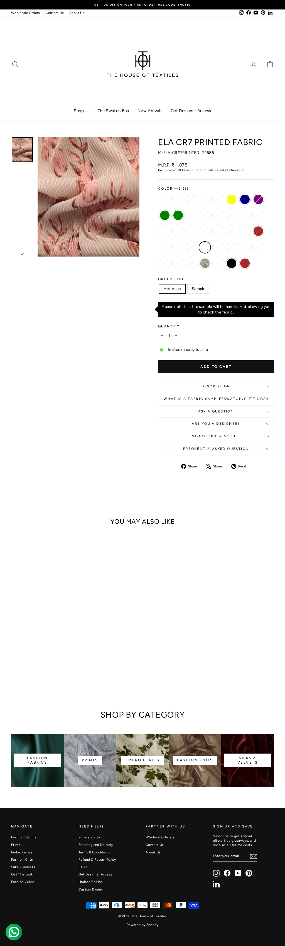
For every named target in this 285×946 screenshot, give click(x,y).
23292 (244, 215)
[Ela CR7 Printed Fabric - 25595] (30, 642)
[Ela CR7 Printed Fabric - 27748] (30, 648)
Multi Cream (218, 263)
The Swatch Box (113, 110)
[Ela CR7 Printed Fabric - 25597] (23, 648)
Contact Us (55, 13)
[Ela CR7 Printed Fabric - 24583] (38, 642)
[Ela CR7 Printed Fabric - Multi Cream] (49, 655)
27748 (191, 247)
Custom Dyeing (91, 889)
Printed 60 (204, 199)
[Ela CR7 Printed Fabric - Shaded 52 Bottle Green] (15, 635)
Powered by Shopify (142, 925)
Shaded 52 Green (178, 215)
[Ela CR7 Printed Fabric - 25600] (68, 648)
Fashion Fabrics (23, 837)
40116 (191, 199)
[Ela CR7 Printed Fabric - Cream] (41, 655)
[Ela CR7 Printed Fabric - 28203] (23, 642)
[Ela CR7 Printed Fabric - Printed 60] (38, 629)
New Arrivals (149, 110)
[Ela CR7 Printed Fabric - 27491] (23, 629)
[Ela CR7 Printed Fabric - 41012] (60, 642)
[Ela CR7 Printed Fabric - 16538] (15, 629)
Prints (16, 845)
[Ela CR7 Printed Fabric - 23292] (60, 635)
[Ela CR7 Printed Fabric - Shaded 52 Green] (23, 635)
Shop (79, 110)
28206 (164, 231)
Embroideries (21, 852)
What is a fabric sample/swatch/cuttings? (216, 399)
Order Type (171, 279)
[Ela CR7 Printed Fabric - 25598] (45, 642)
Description (216, 386)
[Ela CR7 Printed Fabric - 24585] (38, 648)
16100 (164, 263)
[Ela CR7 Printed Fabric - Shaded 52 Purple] (68, 629)
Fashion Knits (22, 859)
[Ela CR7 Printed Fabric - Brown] (64, 655)
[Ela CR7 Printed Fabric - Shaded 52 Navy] (60, 629)
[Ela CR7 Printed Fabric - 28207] (53, 642)
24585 (204, 247)
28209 (244, 247)
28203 (178, 231)
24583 (204, 231)
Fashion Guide (23, 882)
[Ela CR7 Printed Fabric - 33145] (34, 655)
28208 (231, 247)
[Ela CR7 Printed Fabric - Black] (56, 655)
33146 (178, 263)
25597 (178, 247)
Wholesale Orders (25, 13)
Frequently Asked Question (216, 449)
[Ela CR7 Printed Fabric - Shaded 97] (38, 635)
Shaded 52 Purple (258, 199)
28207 (231, 231)
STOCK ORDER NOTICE (216, 436)
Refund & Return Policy (97, 859)
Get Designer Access (191, 110)
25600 (258, 247)
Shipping (199, 170)
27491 (178, 199)
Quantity (169, 326)
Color (173, 188)
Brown (244, 263)
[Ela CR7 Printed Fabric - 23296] (68, 635)
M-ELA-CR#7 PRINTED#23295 (231, 215)
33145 (191, 263)
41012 (244, 231)
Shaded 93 (218, 215)
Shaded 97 (204, 215)
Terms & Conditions (94, 852)
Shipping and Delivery (95, 845)
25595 (191, 231)
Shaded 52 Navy (244, 199)
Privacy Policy (89, 837)
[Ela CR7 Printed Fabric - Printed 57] (45, 629)
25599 (164, 247)
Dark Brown (258, 231)
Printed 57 (218, 199)
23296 (258, 215)
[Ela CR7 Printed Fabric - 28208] (53, 648)
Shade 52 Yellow (231, 199)
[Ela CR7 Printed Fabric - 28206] (15, 642)
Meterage (172, 288)
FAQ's (83, 867)
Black (231, 263)
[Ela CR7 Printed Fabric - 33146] (26, 655)
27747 (218, 247)
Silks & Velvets (23, 867)
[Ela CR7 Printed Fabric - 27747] (45, 648)
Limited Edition (90, 882)
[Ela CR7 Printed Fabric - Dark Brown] (68, 642)
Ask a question (216, 411)
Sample (198, 288)
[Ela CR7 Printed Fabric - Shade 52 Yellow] (53, 629)
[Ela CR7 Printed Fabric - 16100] (19, 655)
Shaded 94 (191, 215)
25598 (218, 231)
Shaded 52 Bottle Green (164, 215)
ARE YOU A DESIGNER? (216, 424)
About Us (76, 13)
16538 (164, 199)
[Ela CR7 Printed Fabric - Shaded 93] (45, 635)
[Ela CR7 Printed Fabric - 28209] (60, 648)
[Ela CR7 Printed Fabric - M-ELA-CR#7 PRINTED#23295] (53, 635)
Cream (204, 263)
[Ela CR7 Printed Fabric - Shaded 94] (30, 635)
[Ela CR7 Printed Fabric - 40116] (30, 629)
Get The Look (22, 874)
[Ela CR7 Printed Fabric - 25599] (15, 648)
